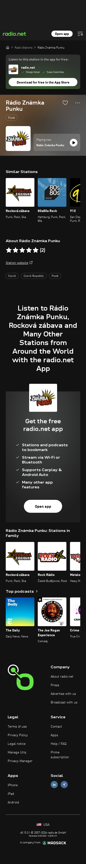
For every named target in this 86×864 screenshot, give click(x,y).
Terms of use (17, 726)
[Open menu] (80, 34)
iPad (11, 794)
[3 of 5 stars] (22, 250)
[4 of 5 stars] (29, 250)
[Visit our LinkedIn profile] (54, 784)
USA (45, 824)
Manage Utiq (17, 752)
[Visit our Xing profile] (64, 784)
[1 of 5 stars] (8, 250)
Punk (11, 118)
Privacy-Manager (20, 761)
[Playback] (73, 142)
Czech (12, 276)
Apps (54, 735)
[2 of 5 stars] (15, 250)
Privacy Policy (18, 735)
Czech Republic (34, 276)
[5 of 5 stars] (35, 250)
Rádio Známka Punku (50, 145)
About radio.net (62, 676)
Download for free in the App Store (43, 82)
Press (55, 685)
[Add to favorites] (65, 102)
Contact (56, 726)
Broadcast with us (64, 702)
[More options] (77, 103)
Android (13, 802)
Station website (17, 263)
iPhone (13, 785)
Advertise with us (63, 694)
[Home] (8, 47)
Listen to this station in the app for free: (39, 59)
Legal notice (17, 744)
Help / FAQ (58, 744)
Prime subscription (60, 755)
